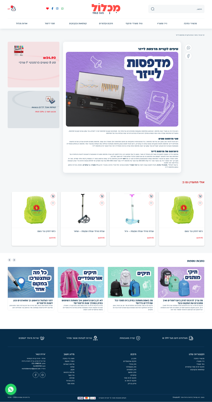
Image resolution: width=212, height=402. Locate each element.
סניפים (72, 378)
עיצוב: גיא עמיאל (199, 397)
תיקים (133, 354)
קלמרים (133, 375)
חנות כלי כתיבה (162, 165)
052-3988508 (36, 363)
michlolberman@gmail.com (31, 369)
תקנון (72, 369)
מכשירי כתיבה (199, 358)
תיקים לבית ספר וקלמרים (194, 367)
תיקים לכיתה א (130, 381)
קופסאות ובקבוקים (197, 369)
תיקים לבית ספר (130, 378)
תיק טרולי (132, 364)
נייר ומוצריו (94, 165)
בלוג (196, 35)
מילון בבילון (132, 383)
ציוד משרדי (133, 165)
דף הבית (201, 35)
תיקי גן (134, 358)
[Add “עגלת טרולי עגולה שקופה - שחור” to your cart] (102, 196)
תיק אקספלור (131, 367)
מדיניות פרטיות (69, 372)
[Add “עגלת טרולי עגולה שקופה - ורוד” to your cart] (151, 196)
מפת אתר (70, 383)
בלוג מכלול (70, 381)
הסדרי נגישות (69, 361)
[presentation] (14, 260)
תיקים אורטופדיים (129, 361)
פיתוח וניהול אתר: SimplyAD (182, 397)
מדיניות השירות (68, 364)
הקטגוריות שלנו (196, 354)
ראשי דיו (123, 159)
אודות (72, 367)
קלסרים (85, 165)
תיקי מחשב (132, 372)
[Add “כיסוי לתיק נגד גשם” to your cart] (200, 196)
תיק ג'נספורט (131, 369)
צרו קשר (71, 375)
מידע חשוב (69, 354)
